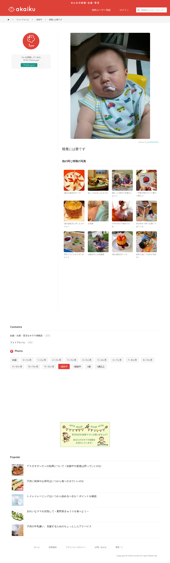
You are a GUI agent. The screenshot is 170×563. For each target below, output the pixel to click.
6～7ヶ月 (117, 360)
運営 (118, 547)
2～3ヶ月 (56, 360)
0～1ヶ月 (27, 360)
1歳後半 (77, 366)
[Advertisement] (110, 285)
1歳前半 (64, 366)
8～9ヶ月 (147, 360)
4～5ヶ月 (87, 360)
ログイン (124, 9)
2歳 (89, 366)
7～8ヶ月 (132, 360)
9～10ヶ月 (17, 366)
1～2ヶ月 (42, 360)
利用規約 (53, 547)
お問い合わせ (101, 547)
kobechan (153, 142)
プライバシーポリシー (76, 547)
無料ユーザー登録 (101, 9)
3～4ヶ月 (71, 360)
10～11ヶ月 (33, 366)
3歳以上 (101, 366)
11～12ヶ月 (49, 366)
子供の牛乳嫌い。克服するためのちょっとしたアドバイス (59, 526)
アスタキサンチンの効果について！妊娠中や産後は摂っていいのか (64, 466)
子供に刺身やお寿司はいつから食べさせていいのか (55, 481)
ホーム (37, 547)
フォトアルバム (21, 342)
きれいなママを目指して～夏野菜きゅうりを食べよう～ (58, 511)
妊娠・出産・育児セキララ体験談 (29, 335)
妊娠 (14, 360)
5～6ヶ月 (102, 360)
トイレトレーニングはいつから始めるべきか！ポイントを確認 (61, 496)
